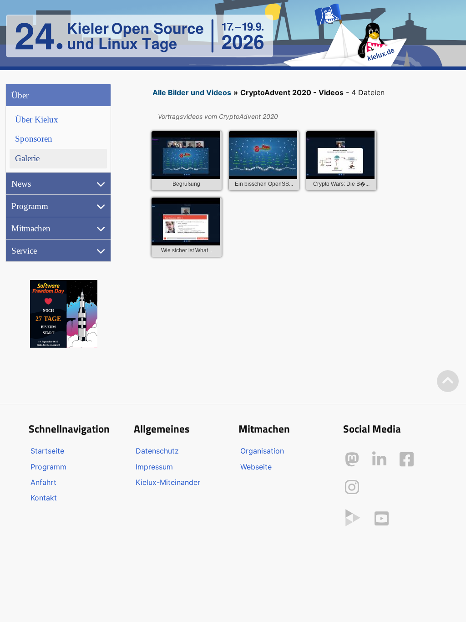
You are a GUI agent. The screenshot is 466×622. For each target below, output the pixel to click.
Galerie (27, 158)
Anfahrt (43, 482)
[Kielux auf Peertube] (353, 516)
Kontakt (43, 497)
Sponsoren (33, 138)
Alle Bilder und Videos (191, 92)
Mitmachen (31, 228)
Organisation (262, 450)
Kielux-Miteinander (168, 482)
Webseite (256, 466)
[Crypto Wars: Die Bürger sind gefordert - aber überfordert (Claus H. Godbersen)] (340, 156)
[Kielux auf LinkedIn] (379, 459)
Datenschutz (157, 450)
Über (20, 95)
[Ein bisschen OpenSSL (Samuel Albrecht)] (263, 156)
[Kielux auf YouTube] (382, 518)
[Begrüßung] (186, 156)
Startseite (47, 450)
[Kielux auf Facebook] (407, 459)
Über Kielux (36, 119)
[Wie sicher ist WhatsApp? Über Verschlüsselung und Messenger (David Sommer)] (186, 223)
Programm (29, 206)
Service (24, 250)
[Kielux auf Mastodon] (352, 459)
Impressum (154, 466)
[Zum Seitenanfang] (448, 381)
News (21, 184)
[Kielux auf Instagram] (352, 487)
